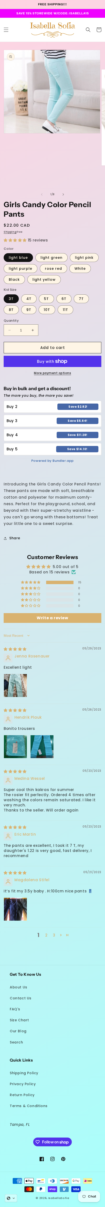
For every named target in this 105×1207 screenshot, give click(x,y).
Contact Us (21, 998)
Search (16, 1042)
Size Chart (19, 1020)
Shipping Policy (24, 1073)
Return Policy (22, 1094)
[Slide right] (63, 194)
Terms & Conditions (29, 1105)
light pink (84, 257)
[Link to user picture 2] (42, 746)
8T (11, 309)
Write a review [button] (52, 618)
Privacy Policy (23, 1083)
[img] (15, 649)
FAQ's (15, 1009)
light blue (18, 257)
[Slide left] (41, 194)
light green (52, 257)
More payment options (52, 373)
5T (46, 298)
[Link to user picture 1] (15, 685)
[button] (6, 29)
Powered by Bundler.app (52, 460)
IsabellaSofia (58, 1198)
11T (65, 309)
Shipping (10, 232)
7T (81, 298)
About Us (18, 987)
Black (14, 279)
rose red (53, 268)
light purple (20, 268)
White (80, 268)
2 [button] (46, 935)
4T (29, 298)
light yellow (44, 279)
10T (47, 309)
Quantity (11, 320)
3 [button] (54, 935)
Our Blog (18, 1031)
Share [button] (14, 538)
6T (64, 298)
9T (28, 309)
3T (11, 298)
